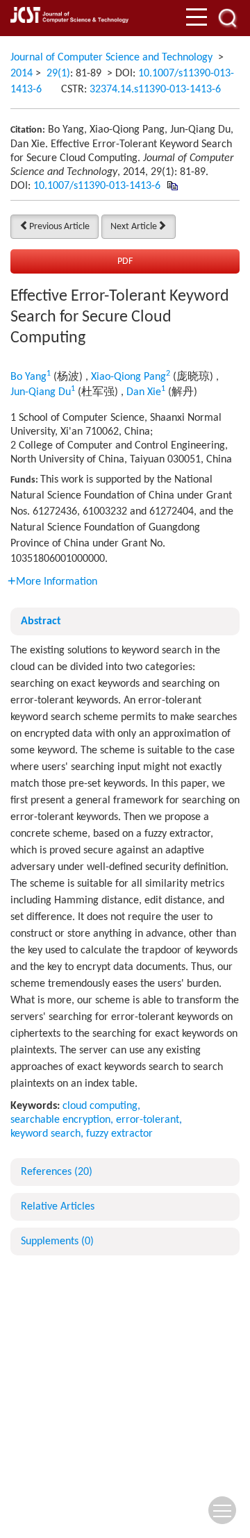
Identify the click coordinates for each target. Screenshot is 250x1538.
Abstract (41, 621)
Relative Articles (57, 1206)
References (56, 1172)
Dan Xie (143, 392)
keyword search (45, 1133)
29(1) (58, 73)
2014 (21, 73)
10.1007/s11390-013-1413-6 (96, 186)
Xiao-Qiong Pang (128, 377)
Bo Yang (28, 377)
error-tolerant (147, 1120)
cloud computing (100, 1106)
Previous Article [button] (59, 226)
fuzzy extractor (119, 1133)
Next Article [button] (133, 226)
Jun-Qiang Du (40, 392)
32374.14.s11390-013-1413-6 (155, 89)
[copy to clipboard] (172, 186)
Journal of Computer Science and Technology (111, 57)
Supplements (57, 1241)
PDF (125, 261)
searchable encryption (60, 1120)
